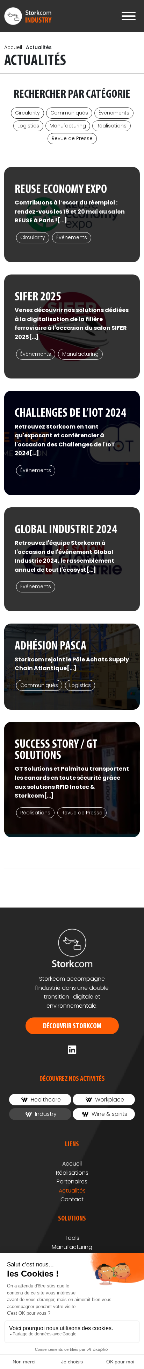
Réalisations (111, 125)
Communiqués (69, 112)
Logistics (28, 125)
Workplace (109, 1100)
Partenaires (72, 1181)
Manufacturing (68, 125)
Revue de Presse (72, 138)
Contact (72, 1199)
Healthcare (45, 1100)
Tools (72, 1238)
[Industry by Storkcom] (29, 16)
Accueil (13, 47)
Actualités (72, 1191)
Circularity (27, 112)
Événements (114, 112)
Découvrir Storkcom (72, 1026)
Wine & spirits (108, 1114)
